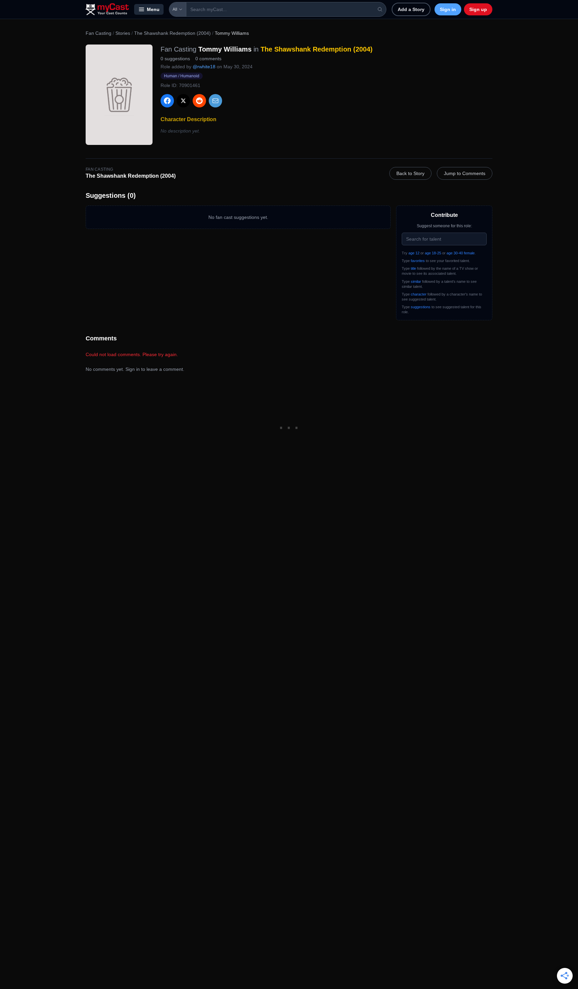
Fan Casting (98, 33)
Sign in (448, 9)
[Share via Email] (215, 100)
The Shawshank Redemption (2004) (172, 33)
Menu (153, 9)
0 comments (208, 58)
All (175, 9)
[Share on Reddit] (199, 100)
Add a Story (411, 9)
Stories (122, 33)
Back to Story (410, 173)
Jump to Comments (464, 173)
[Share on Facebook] (167, 100)
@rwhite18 (204, 66)
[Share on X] (183, 100)
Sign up (478, 9)
